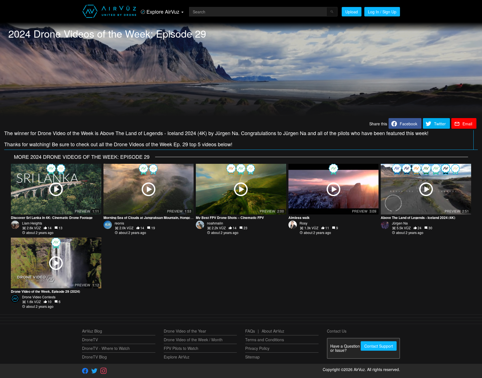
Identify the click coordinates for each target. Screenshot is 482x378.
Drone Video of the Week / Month (193, 339)
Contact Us (336, 331)
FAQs (250, 331)
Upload (351, 11)
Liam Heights (32, 223)
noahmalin (215, 223)
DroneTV (90, 339)
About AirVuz (273, 331)
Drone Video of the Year (185, 331)
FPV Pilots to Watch (181, 348)
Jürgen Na (400, 223)
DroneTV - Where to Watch (106, 348)
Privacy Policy (257, 348)
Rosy (303, 223)
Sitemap (252, 357)
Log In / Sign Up (382, 11)
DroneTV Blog (94, 357)
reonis (119, 223)
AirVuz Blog (92, 331)
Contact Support (378, 346)
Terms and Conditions (264, 339)
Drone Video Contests (39, 296)
